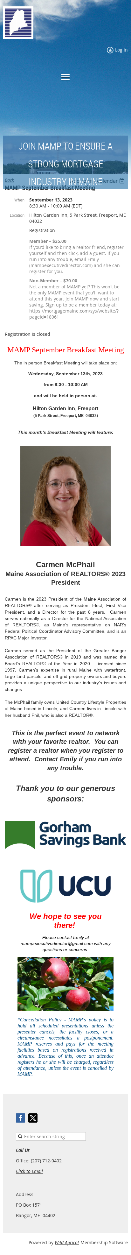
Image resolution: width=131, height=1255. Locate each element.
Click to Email (29, 1171)
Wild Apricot (67, 1242)
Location (17, 215)
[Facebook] (20, 1118)
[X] (33, 1118)
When (19, 199)
